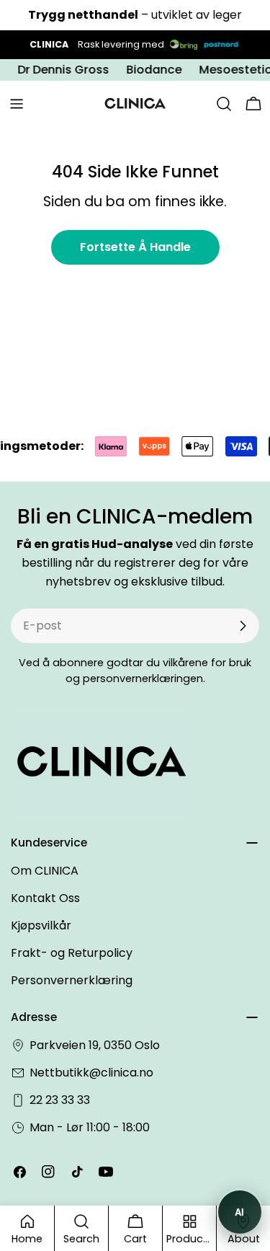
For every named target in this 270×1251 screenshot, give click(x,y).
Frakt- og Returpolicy (71, 953)
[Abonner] (243, 626)
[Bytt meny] (16, 103)
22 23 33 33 (60, 1100)
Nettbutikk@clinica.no (91, 1072)
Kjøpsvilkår (41, 925)
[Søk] (224, 103)
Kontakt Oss (45, 898)
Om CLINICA (44, 870)
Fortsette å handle (135, 247)
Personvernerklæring (71, 980)
